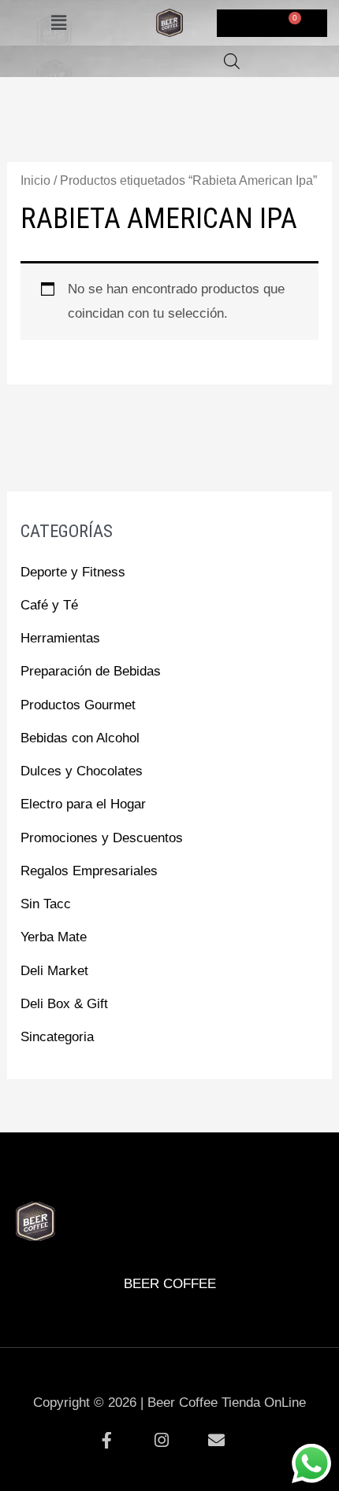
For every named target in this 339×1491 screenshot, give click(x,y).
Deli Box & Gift (64, 1003)
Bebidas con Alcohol (80, 738)
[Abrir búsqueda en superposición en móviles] (232, 61)
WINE (207, 1176)
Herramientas (60, 638)
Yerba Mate (53, 937)
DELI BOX (131, 1176)
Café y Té (49, 605)
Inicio (35, 180)
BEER (54, 1176)
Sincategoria (57, 1036)
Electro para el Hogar (83, 804)
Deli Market (54, 970)
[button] (58, 23)
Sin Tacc (45, 903)
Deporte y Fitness (72, 572)
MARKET (284, 1176)
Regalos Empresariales (89, 870)
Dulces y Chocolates (81, 771)
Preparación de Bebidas (90, 671)
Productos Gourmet (78, 705)
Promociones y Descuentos (101, 837)
